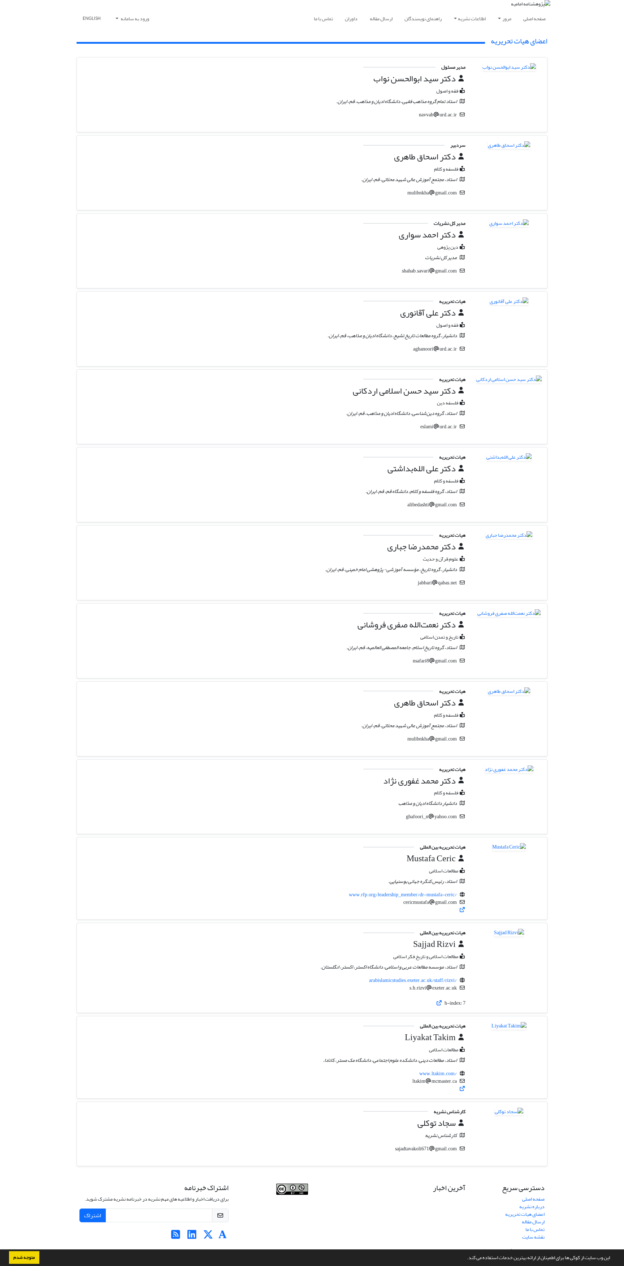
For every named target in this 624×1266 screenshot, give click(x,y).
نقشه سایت (533, 1237)
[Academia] (223, 1236)
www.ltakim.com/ (438, 1073)
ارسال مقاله (381, 18)
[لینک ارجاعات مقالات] (462, 910)
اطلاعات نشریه (472, 18)
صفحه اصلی (534, 18)
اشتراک (92, 1215)
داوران (351, 18)
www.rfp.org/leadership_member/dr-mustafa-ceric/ (403, 895)
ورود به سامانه (134, 18)
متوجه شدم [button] (24, 1257)
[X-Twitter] (208, 1236)
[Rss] (175, 1236)
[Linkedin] (192, 1236)
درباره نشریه (532, 1206)
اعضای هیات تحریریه (525, 1214)
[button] (465, 1258)
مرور (506, 18)
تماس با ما (323, 18)
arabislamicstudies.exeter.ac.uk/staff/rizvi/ (413, 980)
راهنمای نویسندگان (423, 18)
